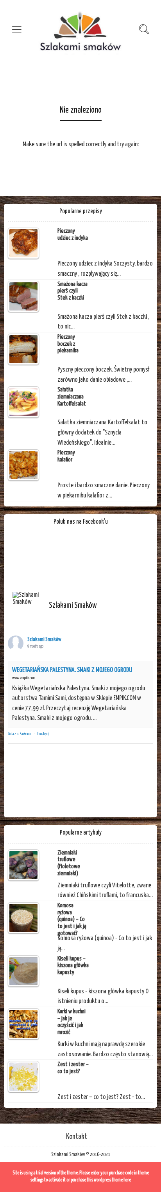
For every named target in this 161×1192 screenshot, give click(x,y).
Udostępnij (44, 734)
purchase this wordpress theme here (101, 1180)
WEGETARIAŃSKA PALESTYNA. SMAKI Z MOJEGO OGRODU (72, 670)
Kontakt (76, 1136)
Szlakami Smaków (44, 639)
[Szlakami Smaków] (27, 599)
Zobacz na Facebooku (19, 734)
